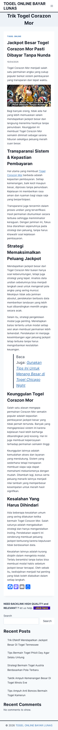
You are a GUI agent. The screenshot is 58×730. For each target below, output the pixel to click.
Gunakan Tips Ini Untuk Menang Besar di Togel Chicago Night (30, 374)
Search (8, 615)
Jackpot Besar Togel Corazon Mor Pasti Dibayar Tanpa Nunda (28, 49)
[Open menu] (51, 6)
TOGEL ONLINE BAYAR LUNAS (34, 725)
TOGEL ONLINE (14, 36)
